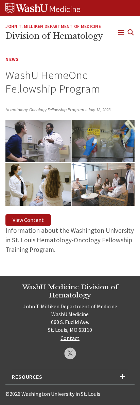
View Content (28, 219)
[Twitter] (70, 353)
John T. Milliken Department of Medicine (53, 26)
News (12, 59)
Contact (70, 338)
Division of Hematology (54, 36)
